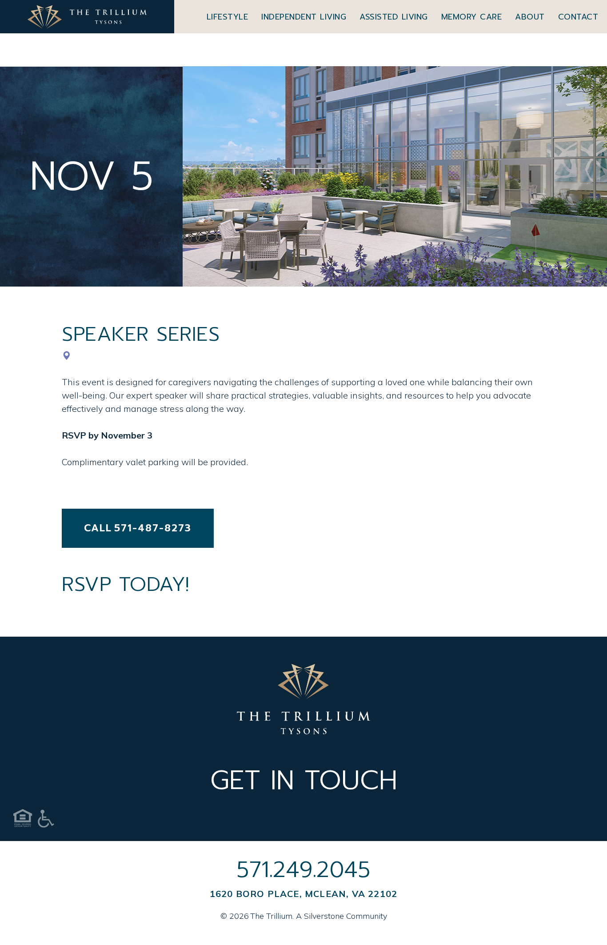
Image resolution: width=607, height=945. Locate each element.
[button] (227, 17)
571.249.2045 (303, 869)
